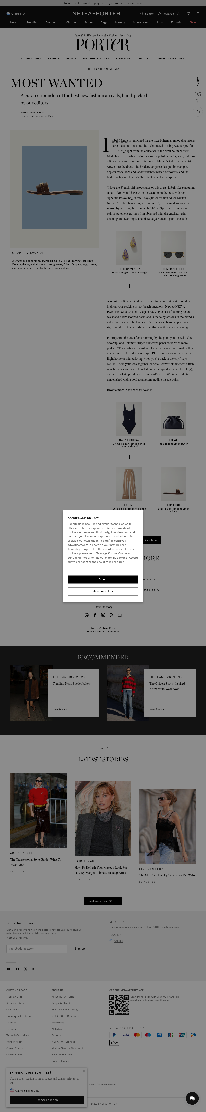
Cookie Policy (82, 557)
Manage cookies (103, 591)
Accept (103, 579)
